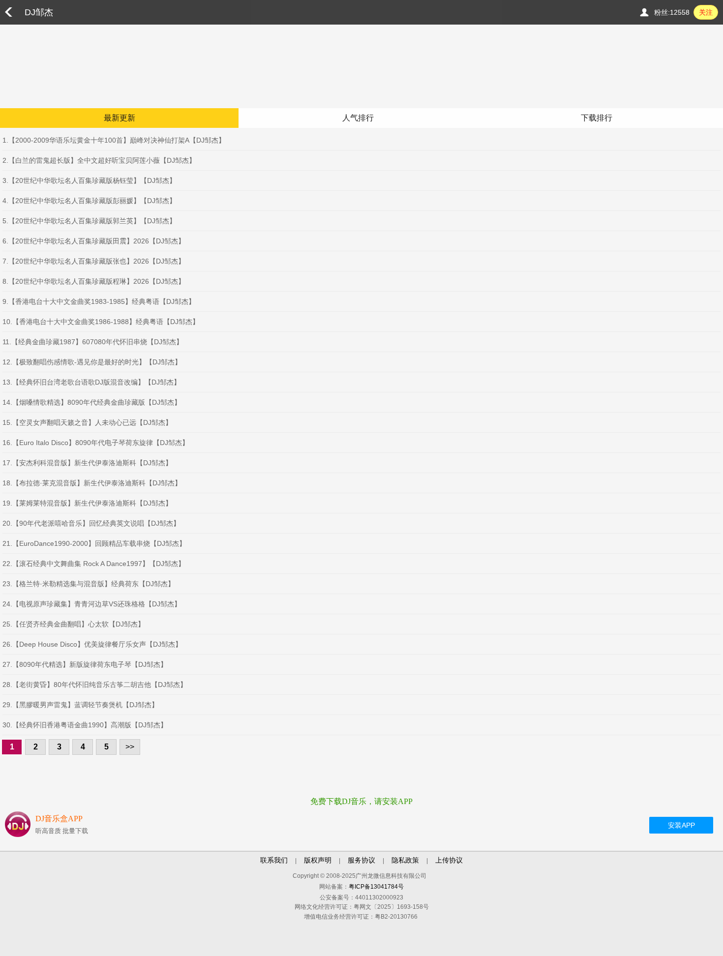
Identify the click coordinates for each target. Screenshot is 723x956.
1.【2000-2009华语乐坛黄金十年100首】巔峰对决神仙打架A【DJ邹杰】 (113, 140)
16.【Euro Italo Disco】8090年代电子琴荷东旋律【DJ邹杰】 (95, 443)
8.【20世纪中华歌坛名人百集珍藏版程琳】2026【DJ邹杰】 (93, 281)
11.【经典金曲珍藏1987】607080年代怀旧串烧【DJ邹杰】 (92, 342)
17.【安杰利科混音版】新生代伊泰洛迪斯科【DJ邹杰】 (87, 463)
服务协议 (361, 860)
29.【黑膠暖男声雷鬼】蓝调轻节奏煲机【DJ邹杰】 (80, 705)
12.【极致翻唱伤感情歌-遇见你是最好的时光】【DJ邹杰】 (91, 362)
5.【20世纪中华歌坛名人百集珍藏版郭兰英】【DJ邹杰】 (89, 221)
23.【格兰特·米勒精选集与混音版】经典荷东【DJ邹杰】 (88, 584)
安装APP (681, 825)
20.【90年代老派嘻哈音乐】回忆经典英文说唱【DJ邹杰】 (91, 523)
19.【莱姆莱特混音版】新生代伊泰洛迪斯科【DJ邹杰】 (87, 503)
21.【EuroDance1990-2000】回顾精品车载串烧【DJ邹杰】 (94, 543)
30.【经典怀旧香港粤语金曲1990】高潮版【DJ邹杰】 (84, 725)
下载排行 (596, 118)
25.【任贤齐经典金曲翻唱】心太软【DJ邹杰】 (73, 624)
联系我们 (274, 860)
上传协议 (449, 860)
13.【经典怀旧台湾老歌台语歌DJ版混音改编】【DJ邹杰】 (91, 382)
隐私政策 (405, 860)
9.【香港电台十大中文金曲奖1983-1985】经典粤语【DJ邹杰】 (98, 301)
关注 (706, 12)
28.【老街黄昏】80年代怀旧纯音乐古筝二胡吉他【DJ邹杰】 (94, 684)
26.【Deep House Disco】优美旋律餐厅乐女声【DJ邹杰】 (92, 644)
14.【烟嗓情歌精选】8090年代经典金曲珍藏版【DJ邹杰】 (91, 402)
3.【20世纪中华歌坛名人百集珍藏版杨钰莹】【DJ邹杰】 (89, 180)
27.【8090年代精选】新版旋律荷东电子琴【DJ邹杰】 (84, 664)
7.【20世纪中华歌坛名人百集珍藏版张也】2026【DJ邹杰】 (93, 261)
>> (129, 747)
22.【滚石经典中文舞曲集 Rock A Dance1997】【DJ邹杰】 (93, 564)
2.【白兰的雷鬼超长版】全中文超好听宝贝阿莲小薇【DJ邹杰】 (99, 160)
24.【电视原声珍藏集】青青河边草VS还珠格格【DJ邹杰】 (91, 604)
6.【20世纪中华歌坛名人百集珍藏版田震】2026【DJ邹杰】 (93, 241)
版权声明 (317, 860)
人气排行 (358, 118)
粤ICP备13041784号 (376, 886)
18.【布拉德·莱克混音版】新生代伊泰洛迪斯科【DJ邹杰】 (91, 483)
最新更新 (119, 118)
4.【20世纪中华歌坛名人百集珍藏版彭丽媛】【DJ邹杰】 (89, 201)
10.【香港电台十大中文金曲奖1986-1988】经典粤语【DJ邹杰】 (100, 322)
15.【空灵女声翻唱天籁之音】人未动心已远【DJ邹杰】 (87, 422)
